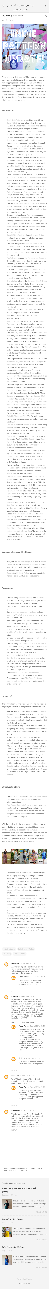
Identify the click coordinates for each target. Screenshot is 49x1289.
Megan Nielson (12, 310)
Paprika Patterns (21, 451)
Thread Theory (26, 598)
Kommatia (31, 215)
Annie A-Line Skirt (20, 203)
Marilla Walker (12, 425)
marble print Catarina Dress (17, 890)
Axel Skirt (33, 310)
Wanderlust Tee (16, 491)
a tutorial (36, 327)
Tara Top (27, 402)
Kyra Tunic (11, 505)
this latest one (12, 933)
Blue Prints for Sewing (15, 528)
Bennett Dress (29, 425)
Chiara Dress (12, 246)
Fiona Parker (24, 977)
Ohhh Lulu (11, 726)
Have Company (22, 681)
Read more (41, 1212)
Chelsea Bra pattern (29, 390)
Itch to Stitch (21, 146)
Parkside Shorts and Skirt (17, 416)
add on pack (22, 814)
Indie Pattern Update (26, 949)
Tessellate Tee (22, 805)
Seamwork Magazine (15, 361)
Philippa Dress (34, 226)
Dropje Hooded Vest (18, 796)
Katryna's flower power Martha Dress (21, 913)
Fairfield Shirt (23, 561)
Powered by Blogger (24, 1279)
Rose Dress (20, 405)
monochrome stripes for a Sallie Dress (22, 899)
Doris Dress (26, 621)
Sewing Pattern (19, 954)
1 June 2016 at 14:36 (27, 1076)
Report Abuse (24, 1284)
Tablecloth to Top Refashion (12, 1219)
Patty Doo (10, 502)
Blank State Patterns (15, 120)
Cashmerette (36, 465)
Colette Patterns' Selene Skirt (26, 615)
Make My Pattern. (31, 192)
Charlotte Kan (12, 281)
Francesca (15, 1111)
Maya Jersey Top (37, 508)
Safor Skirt (33, 439)
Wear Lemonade (30, 244)
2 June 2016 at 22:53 (37, 1026)
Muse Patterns (12, 226)
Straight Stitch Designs (15, 235)
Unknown (15, 963)
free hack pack (30, 126)
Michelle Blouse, (32, 399)
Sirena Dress (22, 149)
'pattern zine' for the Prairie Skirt (19, 531)
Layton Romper (37, 361)
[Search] (45, 6)
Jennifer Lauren (31, 132)
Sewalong (7, 954)
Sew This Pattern (38, 203)
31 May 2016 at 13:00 (27, 963)
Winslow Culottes (29, 766)
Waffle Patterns (21, 799)
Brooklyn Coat (20, 166)
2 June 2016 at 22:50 (37, 977)
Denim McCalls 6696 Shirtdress (13, 1247)
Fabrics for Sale (22, 298)
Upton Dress (38, 468)
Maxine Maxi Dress (27, 373)
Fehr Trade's (11, 805)
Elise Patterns (12, 390)
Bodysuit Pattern (22, 573)
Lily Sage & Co (22, 514)
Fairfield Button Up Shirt (27, 178)
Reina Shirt (23, 439)
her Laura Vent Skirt (34, 881)
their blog (34, 600)
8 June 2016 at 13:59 (28, 1111)
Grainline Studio (13, 344)
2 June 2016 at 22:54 (37, 1087)
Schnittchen (11, 396)
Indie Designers (9, 949)
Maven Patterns (13, 321)
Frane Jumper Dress (35, 258)
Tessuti (42, 157)
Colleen (14, 996)
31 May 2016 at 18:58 (26, 996)
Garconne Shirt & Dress (37, 281)
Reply (14, 991)
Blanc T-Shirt (12, 123)
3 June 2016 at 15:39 (33, 1058)
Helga (18, 160)
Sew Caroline (31, 413)
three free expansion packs (32, 564)
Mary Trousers (36, 402)
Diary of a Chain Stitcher (20, 5)
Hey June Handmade (23, 333)
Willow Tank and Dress (33, 347)
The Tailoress (12, 258)
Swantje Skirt (17, 402)
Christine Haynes (21, 269)
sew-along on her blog (31, 658)
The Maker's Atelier (14, 476)
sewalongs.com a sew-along (24, 612)
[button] (45, 16)
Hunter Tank (33, 134)
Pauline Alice (12, 436)
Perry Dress (11, 364)
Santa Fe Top (41, 333)
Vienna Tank (37, 749)
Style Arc (35, 370)
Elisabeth (15, 1076)
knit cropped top (22, 218)
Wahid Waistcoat (13, 192)
